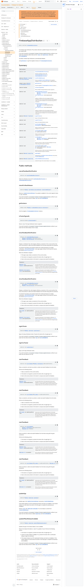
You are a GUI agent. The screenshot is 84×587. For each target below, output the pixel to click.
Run (18, 1)
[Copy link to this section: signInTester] (28, 326)
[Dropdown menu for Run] (20, 1)
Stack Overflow (49, 567)
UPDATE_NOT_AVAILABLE (33, 508)
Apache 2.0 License (33, 555)
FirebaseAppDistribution (32, 45)
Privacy (21, 584)
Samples (39, 7)
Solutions (24, 1)
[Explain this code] (55, 44)
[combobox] (50, 1)
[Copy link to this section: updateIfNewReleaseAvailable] (39, 519)
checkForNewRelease (39, 78)
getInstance (23, 60)
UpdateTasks (45, 54)
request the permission (28, 250)
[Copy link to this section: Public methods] (33, 166)
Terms (18, 584)
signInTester (38, 116)
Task (29, 78)
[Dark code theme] (57, 44)
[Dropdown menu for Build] (15, 1)
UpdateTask (30, 153)
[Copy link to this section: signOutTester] (29, 343)
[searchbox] (7, 11)
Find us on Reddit (35, 567)
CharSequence (44, 92)
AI (16, 7)
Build (13, 1)
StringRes (40, 104)
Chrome (36, 579)
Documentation (5, 5)
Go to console (75, 1)
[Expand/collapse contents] (26, 24)
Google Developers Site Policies (49, 555)
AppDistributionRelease (25, 79)
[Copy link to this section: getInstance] (28, 203)
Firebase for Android (17, 5)
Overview (3, 7)
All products (58, 579)
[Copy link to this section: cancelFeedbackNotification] (38, 171)
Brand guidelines (50, 573)
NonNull (26, 78)
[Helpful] (56, 21)
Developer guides (20, 566)
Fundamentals (10, 7)
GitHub (18, 573)
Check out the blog (35, 566)
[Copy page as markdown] (47, 41)
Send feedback (54, 24)
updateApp (37, 153)
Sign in (81, 1)
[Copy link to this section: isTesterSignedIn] (30, 216)
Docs (34, 1)
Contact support (50, 566)
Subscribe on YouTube (36, 571)
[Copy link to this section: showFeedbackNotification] (37, 233)
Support (40, 1)
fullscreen (80, 4)
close (82, 4)
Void (31, 116)
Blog (70, 1)
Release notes (49, 571)
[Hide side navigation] (14, 585)
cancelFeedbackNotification (41, 71)
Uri (42, 139)
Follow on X (34, 569)
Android (31, 579)
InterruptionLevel (39, 95)
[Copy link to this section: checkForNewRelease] (34, 185)
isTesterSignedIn (39, 87)
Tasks (39, 54)
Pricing (29, 1)
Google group (49, 569)
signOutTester (38, 120)
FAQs (48, 575)
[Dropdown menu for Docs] (36, 1)
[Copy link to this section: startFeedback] (29, 359)
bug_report (78, 4)
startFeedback (38, 124)
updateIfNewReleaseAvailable (41, 158)
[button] (7, 18)
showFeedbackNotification (41, 74)
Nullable (39, 139)
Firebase (20, 21)
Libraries (18, 571)
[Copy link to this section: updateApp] (27, 493)
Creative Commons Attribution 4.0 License (49, 554)
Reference (34, 7)
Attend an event (35, 573)
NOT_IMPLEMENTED (23, 56)
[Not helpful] (57, 21)
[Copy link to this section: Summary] (28, 65)
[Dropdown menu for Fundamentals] (14, 7)
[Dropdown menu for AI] (18, 7)
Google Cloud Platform (49, 579)
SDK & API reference (20, 567)
